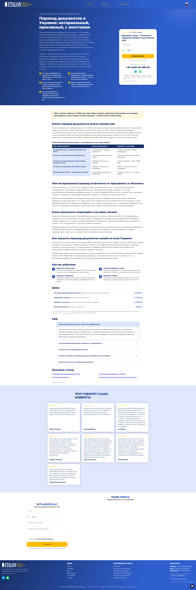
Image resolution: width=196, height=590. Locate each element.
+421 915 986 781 (185, 570)
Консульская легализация (122, 573)
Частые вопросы (93, 586)
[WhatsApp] (140, 71)
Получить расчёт (138, 56)
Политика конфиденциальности (45, 539)
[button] (123, 50)
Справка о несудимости (121, 575)
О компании (71, 575)
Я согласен (41, 539)
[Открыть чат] (192, 586)
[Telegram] (135, 71)
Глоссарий (102, 586)
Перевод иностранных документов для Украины (118, 377)
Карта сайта (132, 586)
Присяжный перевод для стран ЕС (112, 374)
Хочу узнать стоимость (187, 581)
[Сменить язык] (187, 4)
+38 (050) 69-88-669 (181, 568)
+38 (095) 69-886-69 (138, 67)
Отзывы (70, 578)
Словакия (70, 568)
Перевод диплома (119, 578)
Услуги (69, 566)
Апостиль (116, 566)
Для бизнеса (71, 573)
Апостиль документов (60, 377)
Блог (68, 571)
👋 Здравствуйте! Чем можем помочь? (182, 574)
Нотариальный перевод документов (66, 374)
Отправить (47, 544)
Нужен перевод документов (185, 578)
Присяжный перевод (120, 571)
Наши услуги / (52, 14)
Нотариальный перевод (121, 568)
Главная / (42, 14)
